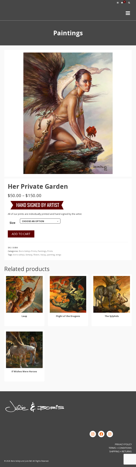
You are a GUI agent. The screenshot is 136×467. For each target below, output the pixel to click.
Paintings (42, 251)
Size (12, 223)
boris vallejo (19, 254)
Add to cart (21, 234)
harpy (43, 254)
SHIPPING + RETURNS (120, 451)
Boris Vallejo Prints (28, 251)
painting (51, 254)
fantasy (29, 254)
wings (58, 254)
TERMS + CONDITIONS (120, 447)
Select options (24, 323)
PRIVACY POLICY (123, 444)
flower (36, 254)
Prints (50, 251)
